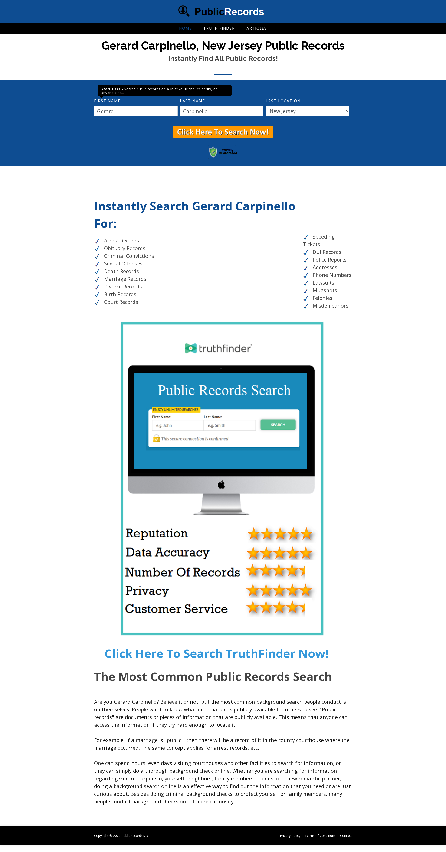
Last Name (192, 100)
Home (185, 28)
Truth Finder (219, 28)
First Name (107, 100)
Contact (346, 835)
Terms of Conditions (320, 835)
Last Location (283, 100)
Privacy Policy (290, 835)
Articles (256, 28)
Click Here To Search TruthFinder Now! (217, 653)
